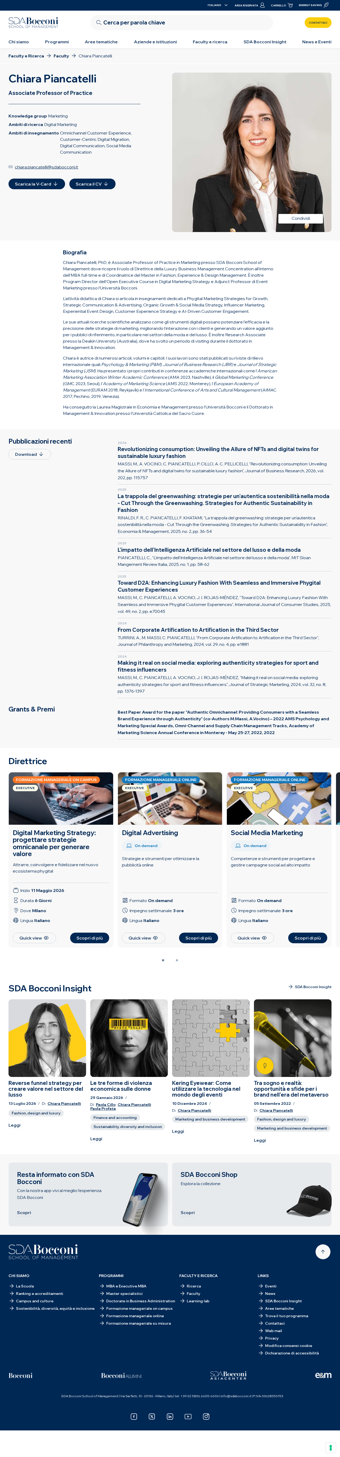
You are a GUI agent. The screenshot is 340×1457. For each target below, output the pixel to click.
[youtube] (188, 1416)
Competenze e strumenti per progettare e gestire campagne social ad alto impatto (273, 862)
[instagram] (206, 1416)
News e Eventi (317, 41)
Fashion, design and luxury (36, 1113)
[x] (152, 1416)
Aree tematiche (101, 41)
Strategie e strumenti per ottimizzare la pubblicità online (160, 862)
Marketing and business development (210, 1119)
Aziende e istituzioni (155, 41)
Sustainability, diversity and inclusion (128, 1126)
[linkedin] (170, 1416)
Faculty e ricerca (210, 41)
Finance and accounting (115, 1117)
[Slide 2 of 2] (177, 960)
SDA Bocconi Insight (265, 41)
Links (263, 1275)
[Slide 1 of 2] (163, 960)
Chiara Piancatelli (64, 1104)
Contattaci (318, 22)
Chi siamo (18, 41)
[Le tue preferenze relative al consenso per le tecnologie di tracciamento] (331, 1448)
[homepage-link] (33, 22)
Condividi (301, 218)
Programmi (57, 41)
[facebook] (134, 1416)
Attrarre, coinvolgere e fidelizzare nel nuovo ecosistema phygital (55, 868)
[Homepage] (43, 1251)
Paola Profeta (103, 1109)
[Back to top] (323, 1251)
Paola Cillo (106, 1105)
